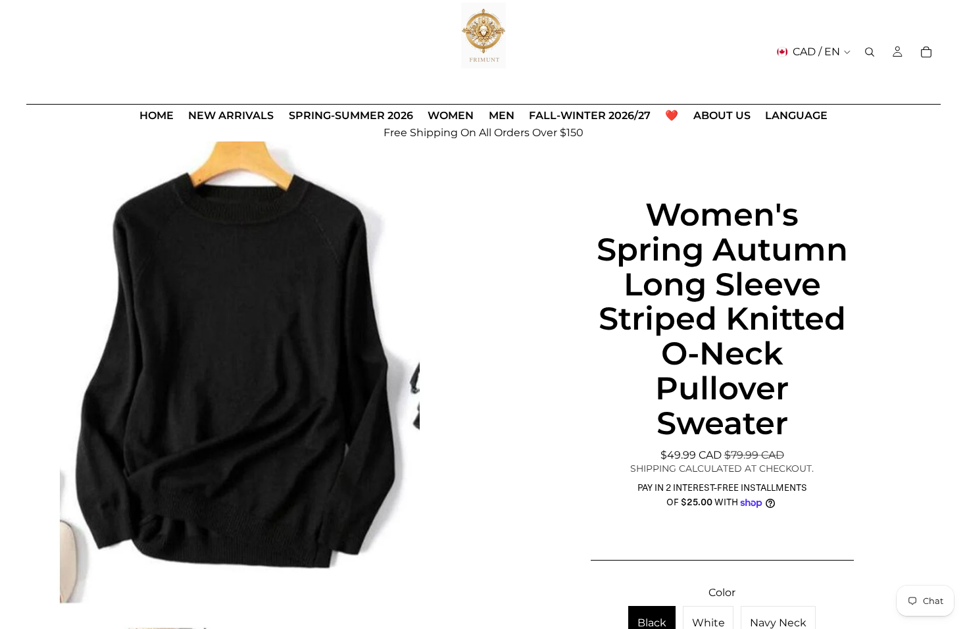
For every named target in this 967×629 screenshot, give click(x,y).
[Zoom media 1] (240, 371)
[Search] (869, 52)
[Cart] (926, 52)
